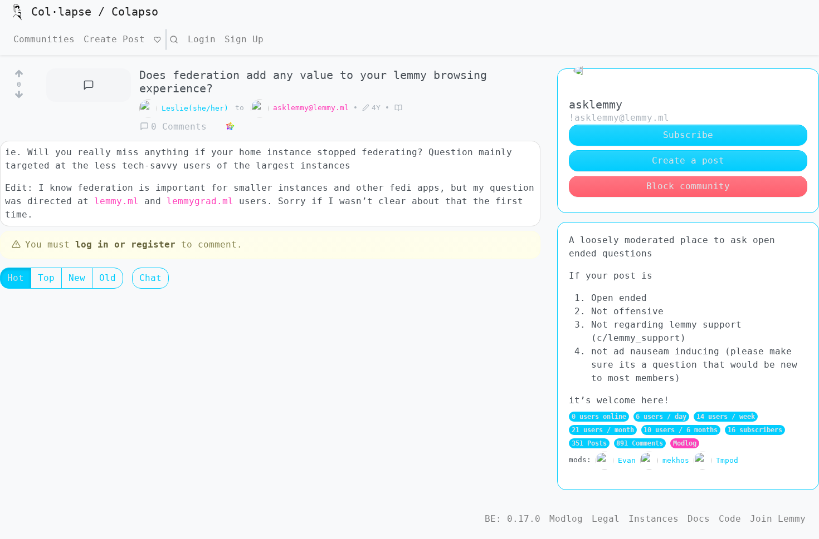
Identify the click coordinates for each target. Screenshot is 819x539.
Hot (15, 278)
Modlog (684, 443)
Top (46, 278)
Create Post (114, 39)
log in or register (125, 244)
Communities (44, 39)
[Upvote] (19, 72)
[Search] (174, 39)
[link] (230, 127)
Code (730, 518)
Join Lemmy (778, 518)
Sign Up (244, 39)
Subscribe (688, 135)
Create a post (688, 160)
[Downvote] (19, 97)
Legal (606, 518)
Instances (653, 518)
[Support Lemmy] (157, 39)
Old (107, 278)
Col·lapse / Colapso (94, 11)
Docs (699, 518)
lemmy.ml (116, 201)
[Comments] (88, 85)
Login (202, 39)
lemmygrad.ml (200, 201)
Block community (688, 186)
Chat (150, 278)
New (77, 278)
